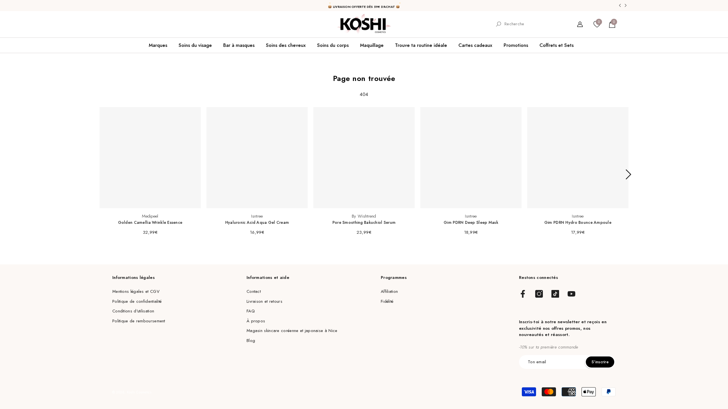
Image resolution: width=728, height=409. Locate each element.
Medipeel (150, 216)
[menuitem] (119, 24)
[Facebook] (523, 294)
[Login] (580, 24)
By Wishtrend (364, 216)
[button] (612, 24)
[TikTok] (555, 294)
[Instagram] (539, 294)
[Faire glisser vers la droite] (628, 174)
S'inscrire (600, 362)
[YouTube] (571, 294)
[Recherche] (530, 24)
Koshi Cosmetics (139, 392)
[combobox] (535, 24)
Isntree (257, 216)
